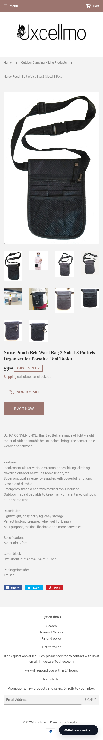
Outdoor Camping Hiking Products (44, 62)
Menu (14, 6)
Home (8, 62)
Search (51, 626)
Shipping (10, 377)
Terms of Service (52, 632)
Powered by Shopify (63, 722)
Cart (95, 6)
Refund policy (51, 638)
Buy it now (24, 409)
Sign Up (90, 700)
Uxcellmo (39, 722)
